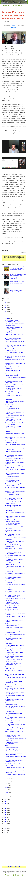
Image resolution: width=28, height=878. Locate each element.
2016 (5, 808)
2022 (5, 309)
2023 (5, 307)
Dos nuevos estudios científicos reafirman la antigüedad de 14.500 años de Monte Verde (18, 268)
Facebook (13, 25)
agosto (7, 781)
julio (6, 783)
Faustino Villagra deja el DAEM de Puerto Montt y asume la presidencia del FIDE (18, 290)
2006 (5, 830)
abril (6, 790)
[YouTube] (19, 5)
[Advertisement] (14, 850)
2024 (5, 305)
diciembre (8, 313)
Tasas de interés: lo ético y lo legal (13, 395)
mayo (6, 787)
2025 (5, 303)
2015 (5, 810)
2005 (5, 832)
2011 (5, 819)
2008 (5, 826)
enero (6, 796)
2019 (5, 801)
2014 (5, 812)
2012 (5, 817)
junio (6, 785)
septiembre (8, 778)
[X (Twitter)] (21, 5)
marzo (7, 792)
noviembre (8, 316)
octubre (7, 318)
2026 (5, 300)
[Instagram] (16, 5)
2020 (5, 799)
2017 (5, 806)
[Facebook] (13, 5)
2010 (5, 821)
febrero (7, 794)
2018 (5, 803)
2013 (5, 815)
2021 (5, 311)
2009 (5, 823)
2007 (5, 828)
